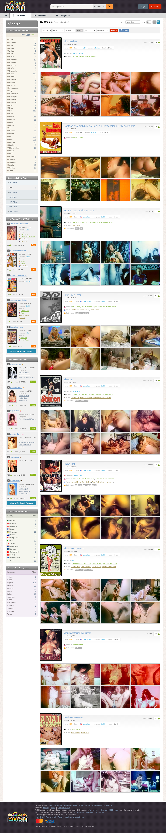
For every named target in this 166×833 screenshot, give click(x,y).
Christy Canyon (16, 387)
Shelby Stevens (96, 222)
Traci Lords (14, 457)
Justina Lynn (86, 563)
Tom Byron (23, 241)
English (28, 256)
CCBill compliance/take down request (98, 805)
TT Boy (22, 317)
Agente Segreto (23, 489)
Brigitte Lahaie (15, 364)
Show (125, 30)
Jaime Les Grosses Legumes (28, 377)
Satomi (23, 263)
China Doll (69, 464)
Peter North (24, 239)
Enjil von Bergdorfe (110, 563)
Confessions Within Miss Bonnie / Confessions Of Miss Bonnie (99, 126)
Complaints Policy (64, 808)
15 (35, 171)
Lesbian (85, 313)
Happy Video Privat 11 (18, 275)
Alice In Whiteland (24, 491)
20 (35, 148)
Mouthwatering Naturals (77, 633)
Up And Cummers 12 (18, 251)
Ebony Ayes (24, 234)
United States (87, 217)
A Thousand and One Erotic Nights (29, 442)
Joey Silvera (75, 225)
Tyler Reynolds (86, 566)
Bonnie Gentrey (108, 479)
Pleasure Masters (74, 548)
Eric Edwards (24, 315)
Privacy (46, 808)
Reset (115, 30)
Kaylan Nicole (108, 222)
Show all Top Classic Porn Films (21, 351)
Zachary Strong (77, 53)
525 (34, 583)
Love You (22, 447)
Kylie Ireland (76, 222)
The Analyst (70, 41)
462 (34, 558)
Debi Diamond (87, 307)
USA (84, 48)
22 (35, 585)
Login (143, 7)
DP (81, 228)
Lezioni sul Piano (16, 327)
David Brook (96, 566)
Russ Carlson (86, 482)
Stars (32, 35)
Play (33, 245)
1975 (70, 48)
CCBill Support (114, 810)
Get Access (155, 7)
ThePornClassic (15, 6)
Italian (27, 229)
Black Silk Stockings (25, 444)
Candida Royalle (78, 56)
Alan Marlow (96, 482)
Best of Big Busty (24, 395)
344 (34, 117)
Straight (16, 24)
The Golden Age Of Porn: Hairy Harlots (31, 419)
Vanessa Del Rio (78, 479)
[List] (158, 22)
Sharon (68, 379)
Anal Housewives (73, 717)
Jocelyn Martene (90, 56)
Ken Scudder (94, 310)
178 (34, 142)
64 (35, 54)
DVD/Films (98, 7)
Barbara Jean (89, 479)
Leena (23, 261)
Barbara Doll (86, 222)
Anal (76, 228)
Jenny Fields (25, 340)
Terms (53, 808)
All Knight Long (23, 493)
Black (89, 485)
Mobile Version (79, 812)
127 (34, 137)
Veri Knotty (99, 394)
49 (35, 119)
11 (35, 131)
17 (35, 114)
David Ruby (85, 732)
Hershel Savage (86, 397)
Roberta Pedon (77, 645)
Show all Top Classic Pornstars (21, 503)
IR (76, 485)
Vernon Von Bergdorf (109, 566)
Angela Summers (98, 307)
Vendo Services (101, 810)
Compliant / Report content (73, 805)
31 (35, 560)
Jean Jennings (90, 394)
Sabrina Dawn (25, 310)
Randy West (24, 266)
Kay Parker (14, 411)
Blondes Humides (24, 375)
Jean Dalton (108, 394)
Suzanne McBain (78, 394)
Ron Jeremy (75, 732)
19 (35, 40)
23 (35, 532)
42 (35, 60)
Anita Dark (23, 337)
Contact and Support (55, 805)
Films (23, 35)
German (28, 281)
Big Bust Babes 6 (24, 398)
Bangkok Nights (24, 372)
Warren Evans (77, 476)
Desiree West (77, 563)
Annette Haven (15, 434)
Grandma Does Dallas (18, 300)
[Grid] (154, 22)
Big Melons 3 (23, 400)
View (33, 382)
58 (35, 588)
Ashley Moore (106, 397)
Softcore (78, 648)
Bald (85, 569)
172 (34, 139)
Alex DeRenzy (77, 560)
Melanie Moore (110, 307)
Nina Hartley (15, 480)
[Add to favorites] (59, 39)
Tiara (22, 313)
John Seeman (84, 310)
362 (34, 45)
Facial (77, 400)
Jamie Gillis (75, 397)
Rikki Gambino (97, 563)
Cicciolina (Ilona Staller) (28, 236)
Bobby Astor (96, 397)
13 (35, 91)
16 (35, 97)
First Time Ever (72, 295)
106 (34, 48)
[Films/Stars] (28, 35)
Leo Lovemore (106, 482)
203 (34, 74)
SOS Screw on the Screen (79, 210)
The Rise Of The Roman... (19, 224)
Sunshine (98, 479)
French (93, 132)
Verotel (91, 810)
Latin (94, 485)
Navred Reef (76, 391)
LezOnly (78, 313)
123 (34, 111)
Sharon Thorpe (77, 138)
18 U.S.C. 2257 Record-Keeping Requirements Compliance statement (59, 817)
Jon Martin (75, 310)
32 (35, 541)
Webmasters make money (94, 812)
